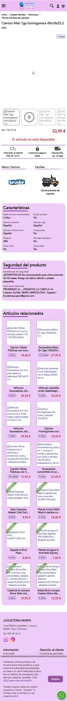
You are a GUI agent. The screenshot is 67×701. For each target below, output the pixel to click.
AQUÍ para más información (17, 680)
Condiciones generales (51, 653)
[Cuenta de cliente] (58, 6)
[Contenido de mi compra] (63, 6)
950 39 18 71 (14, 633)
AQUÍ (15, 696)
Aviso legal (8, 653)
